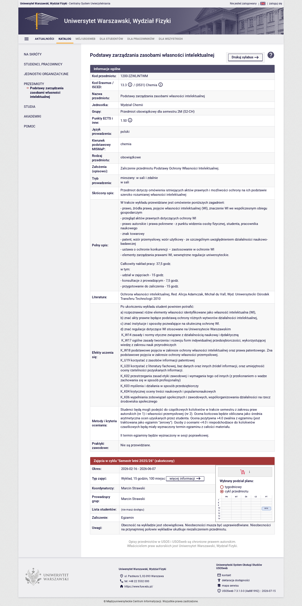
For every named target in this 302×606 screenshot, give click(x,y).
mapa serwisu (230, 585)
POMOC (29, 126)
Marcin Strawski (133, 488)
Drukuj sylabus (242, 57)
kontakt (226, 575)
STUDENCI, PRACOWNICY (43, 64)
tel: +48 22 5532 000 (136, 581)
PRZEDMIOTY (34, 84)
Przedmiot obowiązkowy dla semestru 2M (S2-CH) (157, 112)
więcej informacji (182, 479)
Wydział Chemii (131, 105)
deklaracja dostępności (236, 580)
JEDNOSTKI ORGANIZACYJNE (46, 74)
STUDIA (29, 107)
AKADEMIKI (32, 116)
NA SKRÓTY (33, 54)
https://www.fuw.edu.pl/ (138, 586)
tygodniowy (233, 487)
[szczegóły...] (249, 472)
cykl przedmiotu (236, 491)
